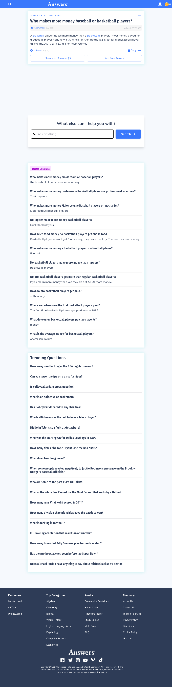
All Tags (12, 607)
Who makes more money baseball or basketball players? (81, 21)
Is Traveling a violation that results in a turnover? (61, 533)
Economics (52, 644)
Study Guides (92, 619)
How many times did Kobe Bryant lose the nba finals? (63, 448)
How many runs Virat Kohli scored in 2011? (56, 502)
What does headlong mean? (47, 458)
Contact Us (129, 607)
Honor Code (91, 607)
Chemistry (51, 607)
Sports (44, 15)
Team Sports (55, 15)
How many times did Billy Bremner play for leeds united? (66, 543)
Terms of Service (132, 613)
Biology (50, 613)
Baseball (38, 35)
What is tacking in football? (47, 523)
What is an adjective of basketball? (52, 397)
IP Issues (128, 638)
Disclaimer (128, 626)
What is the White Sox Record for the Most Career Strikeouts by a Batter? (75, 492)
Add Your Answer (114, 58)
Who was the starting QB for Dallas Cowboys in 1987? (63, 438)
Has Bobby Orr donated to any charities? (55, 407)
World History (53, 619)
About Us (128, 601)
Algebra (50, 601)
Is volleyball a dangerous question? (52, 387)
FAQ (87, 632)
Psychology (52, 632)
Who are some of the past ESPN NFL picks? (56, 482)
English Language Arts (58, 626)
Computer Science (56, 638)
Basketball (93, 35)
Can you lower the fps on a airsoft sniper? (56, 376)
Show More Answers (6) (58, 58)
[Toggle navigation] (4, 4)
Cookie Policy (130, 632)
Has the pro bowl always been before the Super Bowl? (64, 553)
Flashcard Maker (93, 613)
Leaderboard (15, 601)
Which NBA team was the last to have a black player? (63, 417)
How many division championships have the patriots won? (66, 513)
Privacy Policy (130, 619)
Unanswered (15, 613)
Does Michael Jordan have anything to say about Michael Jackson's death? (76, 564)
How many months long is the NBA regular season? (61, 366)
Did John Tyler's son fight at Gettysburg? (55, 427)
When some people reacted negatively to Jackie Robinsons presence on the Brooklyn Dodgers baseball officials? (83, 470)
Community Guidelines (97, 601)
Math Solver (91, 626)
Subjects (34, 15)
